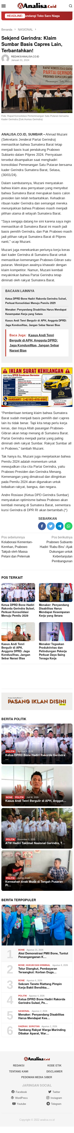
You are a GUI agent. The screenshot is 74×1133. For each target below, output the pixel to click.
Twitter (56, 1091)
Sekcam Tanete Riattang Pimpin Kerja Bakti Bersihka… (40, 985)
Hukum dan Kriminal (38, 965)
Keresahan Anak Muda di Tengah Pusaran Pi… (34, 883)
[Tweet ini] (51, 526)
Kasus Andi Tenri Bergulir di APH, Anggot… (35, 800)
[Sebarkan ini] (42, 526)
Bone (9, 797)
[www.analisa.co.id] (37, 5)
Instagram (56, 1097)
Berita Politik (13, 719)
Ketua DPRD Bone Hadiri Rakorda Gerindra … (35, 756)
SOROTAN (34, 1026)
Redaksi (18, 1065)
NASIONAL (24, 1011)
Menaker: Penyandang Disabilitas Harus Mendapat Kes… (41, 1016)
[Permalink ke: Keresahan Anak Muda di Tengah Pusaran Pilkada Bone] (36, 870)
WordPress (21, 1097)
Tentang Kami (18, 1071)
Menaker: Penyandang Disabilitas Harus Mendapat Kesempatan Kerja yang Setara (54, 610)
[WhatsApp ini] (68, 526)
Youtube (21, 1103)
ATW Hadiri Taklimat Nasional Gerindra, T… (35, 843)
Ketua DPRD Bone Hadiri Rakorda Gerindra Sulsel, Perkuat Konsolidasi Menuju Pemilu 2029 (18, 610)
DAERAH (23, 1026)
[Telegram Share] (60, 526)
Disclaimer (54, 1071)
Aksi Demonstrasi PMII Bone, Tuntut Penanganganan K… (43, 955)
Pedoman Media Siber (36, 1077)
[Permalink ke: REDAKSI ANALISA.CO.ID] (5, 58)
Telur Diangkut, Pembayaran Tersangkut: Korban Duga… (37, 970)
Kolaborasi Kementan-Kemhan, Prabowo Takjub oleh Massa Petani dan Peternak (17, 547)
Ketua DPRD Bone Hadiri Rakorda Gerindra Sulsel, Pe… (41, 1000)
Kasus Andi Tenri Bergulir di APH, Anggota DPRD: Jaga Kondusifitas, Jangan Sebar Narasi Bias (15, 651)
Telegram (56, 1103)
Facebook (21, 1091)
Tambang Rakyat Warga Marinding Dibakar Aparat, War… (42, 1031)
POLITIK (10, 751)
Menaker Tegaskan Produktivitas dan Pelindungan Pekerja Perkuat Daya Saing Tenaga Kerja (53, 651)
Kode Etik (54, 1065)
